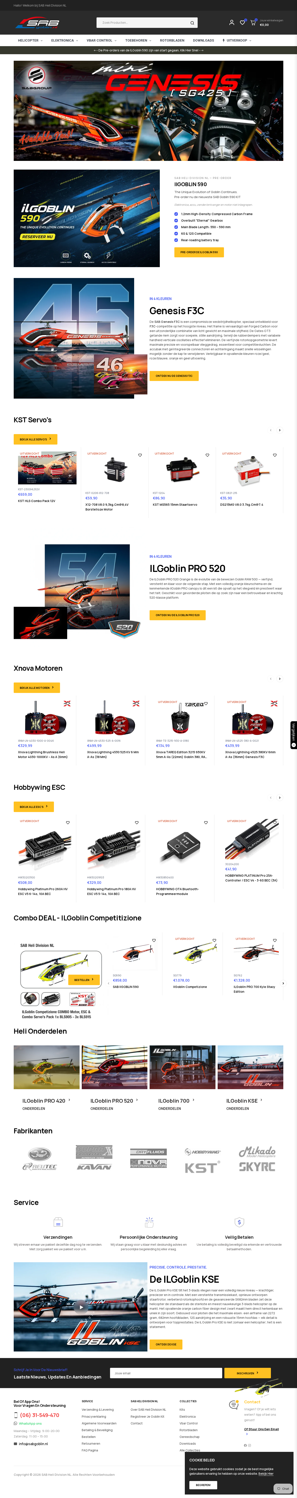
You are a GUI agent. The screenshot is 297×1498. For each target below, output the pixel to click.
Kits (182, 1409)
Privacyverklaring (94, 1416)
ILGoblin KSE (242, 1100)
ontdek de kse (166, 1344)
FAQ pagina (90, 1450)
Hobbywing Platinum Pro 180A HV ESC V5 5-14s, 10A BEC (111, 891)
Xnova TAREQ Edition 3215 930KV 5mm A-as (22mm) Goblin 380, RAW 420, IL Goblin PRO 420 (182, 754)
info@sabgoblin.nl (33, 1443)
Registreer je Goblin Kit (147, 1416)
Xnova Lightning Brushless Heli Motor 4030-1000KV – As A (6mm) (43, 754)
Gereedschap (190, 1437)
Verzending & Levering (98, 1409)
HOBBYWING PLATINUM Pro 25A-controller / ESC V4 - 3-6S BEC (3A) (251, 877)
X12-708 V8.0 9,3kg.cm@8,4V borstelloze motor (106, 506)
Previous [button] (32, 110)
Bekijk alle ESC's (32, 807)
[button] (147, 22)
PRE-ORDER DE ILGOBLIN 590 (199, 252)
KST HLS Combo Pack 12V (36, 501)
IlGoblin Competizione (190, 987)
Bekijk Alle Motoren (35, 688)
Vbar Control (189, 1423)
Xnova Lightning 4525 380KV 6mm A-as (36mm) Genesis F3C (250, 754)
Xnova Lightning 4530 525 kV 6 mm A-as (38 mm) (113, 754)
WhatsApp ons (30, 1423)
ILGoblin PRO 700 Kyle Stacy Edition (254, 989)
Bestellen (82, 980)
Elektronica (188, 1416)
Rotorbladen (189, 1430)
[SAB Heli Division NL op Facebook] (245, 1445)
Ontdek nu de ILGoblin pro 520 (178, 615)
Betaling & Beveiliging (97, 1430)
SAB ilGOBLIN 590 (126, 987)
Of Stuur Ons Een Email (261, 1429)
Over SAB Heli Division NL (148, 1409)
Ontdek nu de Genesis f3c (174, 376)
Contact (137, 1423)
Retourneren (91, 1443)
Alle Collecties (190, 1450)
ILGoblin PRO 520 (112, 1100)
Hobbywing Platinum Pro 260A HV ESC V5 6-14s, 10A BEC (43, 891)
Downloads (188, 1443)
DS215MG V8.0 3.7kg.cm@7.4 (241, 504)
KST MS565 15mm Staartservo (175, 504)
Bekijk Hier (266, 1473)
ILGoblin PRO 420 (44, 1100)
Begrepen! (203, 1485)
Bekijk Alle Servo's (33, 439)
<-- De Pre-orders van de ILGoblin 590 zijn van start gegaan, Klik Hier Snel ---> (148, 50)
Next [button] (264, 110)
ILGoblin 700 (174, 1100)
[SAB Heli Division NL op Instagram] (249, 1445)
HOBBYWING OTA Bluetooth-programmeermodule (177, 891)
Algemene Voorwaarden (99, 1423)
